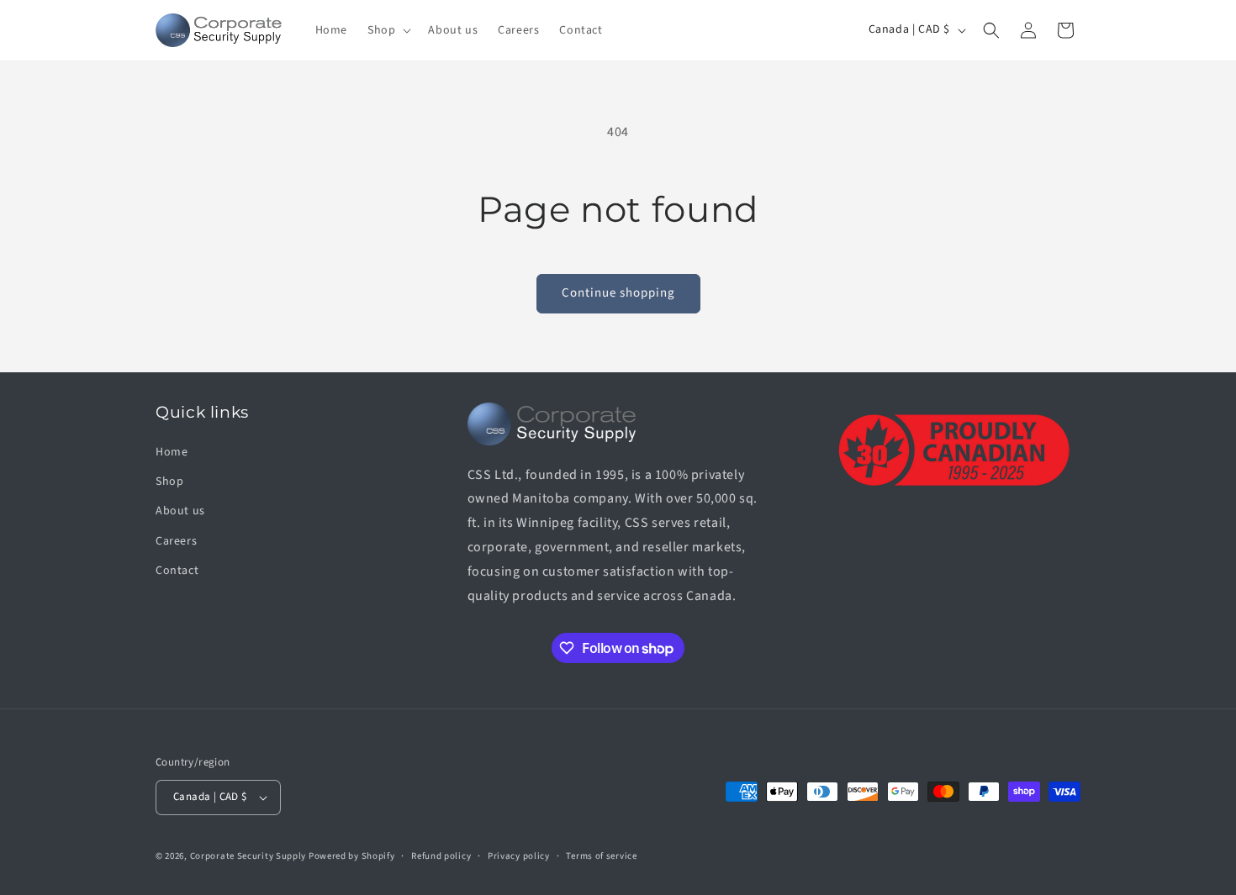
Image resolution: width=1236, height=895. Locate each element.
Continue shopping (618, 293)
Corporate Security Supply (248, 856)
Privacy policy (519, 856)
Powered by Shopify (352, 856)
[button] (387, 30)
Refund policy (441, 856)
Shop (169, 481)
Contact (177, 570)
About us (180, 511)
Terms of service (601, 856)
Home (172, 452)
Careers (176, 541)
